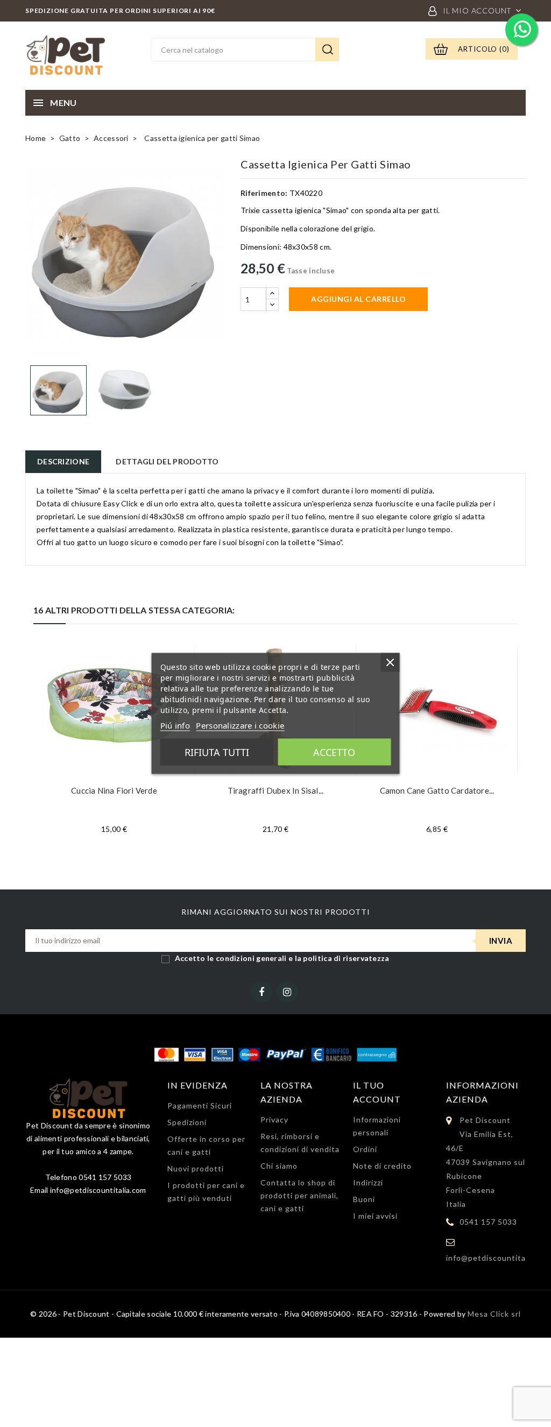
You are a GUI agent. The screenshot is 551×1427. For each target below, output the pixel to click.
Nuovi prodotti (195, 1168)
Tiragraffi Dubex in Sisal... (276, 790)
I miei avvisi (375, 1215)
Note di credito (382, 1165)
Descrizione (63, 461)
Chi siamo (279, 1165)
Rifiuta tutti (217, 752)
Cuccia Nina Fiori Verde (114, 790)
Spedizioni (187, 1122)
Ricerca (327, 49)
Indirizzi (368, 1182)
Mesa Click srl (494, 1313)
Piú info (175, 725)
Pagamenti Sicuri (199, 1105)
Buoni (364, 1199)
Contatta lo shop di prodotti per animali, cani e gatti (299, 1195)
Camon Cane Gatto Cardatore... (437, 790)
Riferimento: (264, 192)
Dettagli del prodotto (167, 461)
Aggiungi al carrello (358, 298)
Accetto (334, 752)
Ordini (365, 1149)
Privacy (274, 1119)
